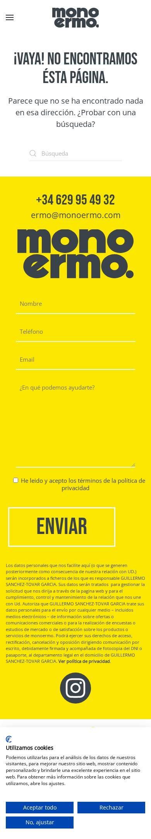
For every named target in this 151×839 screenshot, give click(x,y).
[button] (10, 17)
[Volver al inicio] (75, 17)
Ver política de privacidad (84, 661)
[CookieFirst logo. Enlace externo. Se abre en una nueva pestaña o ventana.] (9, 739)
